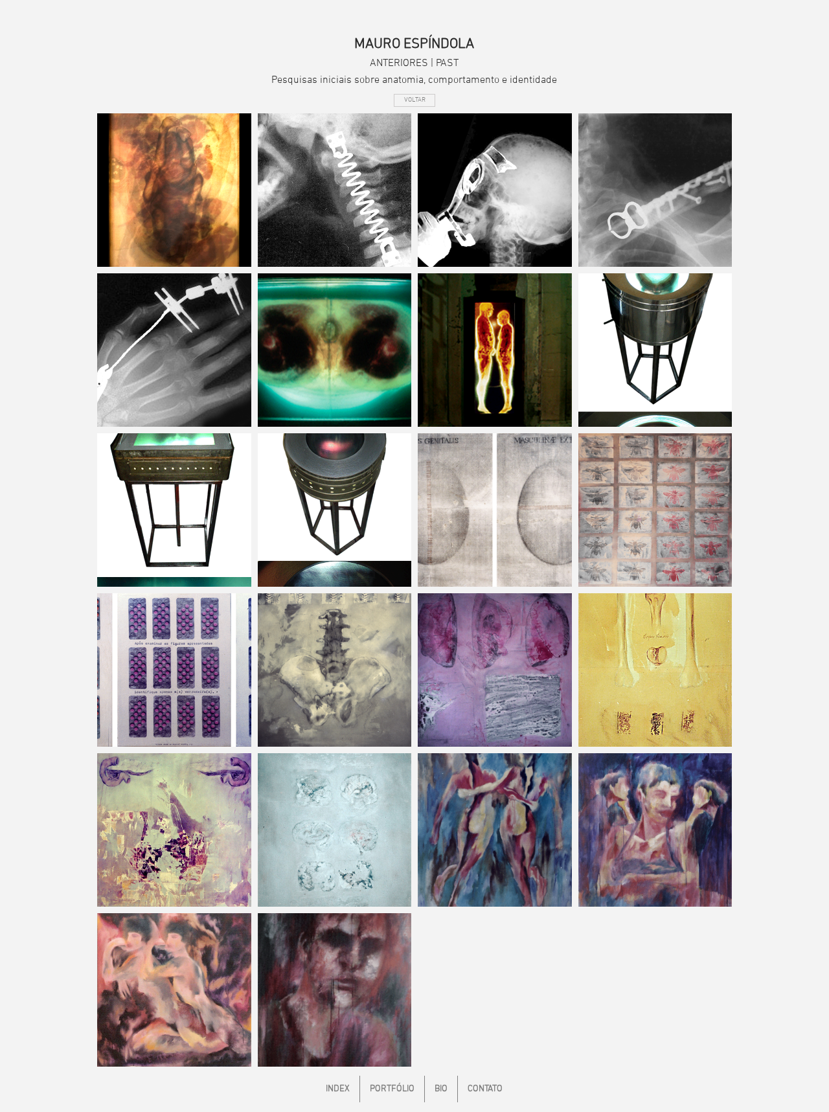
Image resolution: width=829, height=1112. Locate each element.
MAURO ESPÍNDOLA (414, 44)
